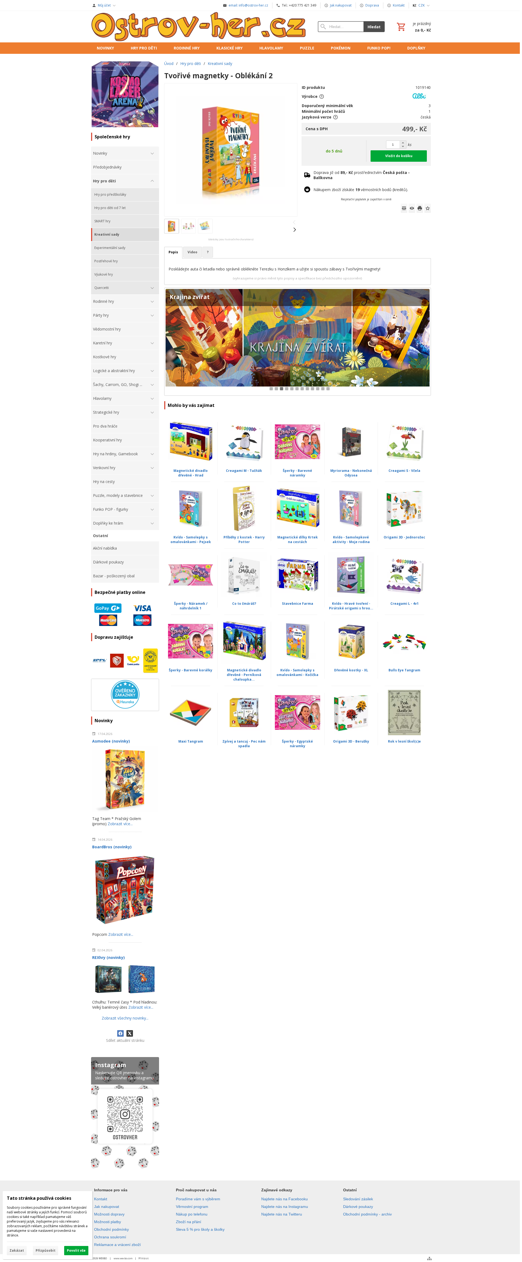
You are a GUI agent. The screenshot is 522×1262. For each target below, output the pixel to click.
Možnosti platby (107, 1222)
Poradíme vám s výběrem (198, 1199)
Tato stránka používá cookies (39, 1198)
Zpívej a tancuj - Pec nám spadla (244, 743)
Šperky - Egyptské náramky (297, 743)
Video (192, 252)
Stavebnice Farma (297, 603)
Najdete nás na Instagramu (284, 1206)
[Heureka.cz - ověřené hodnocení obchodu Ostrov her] (125, 707)
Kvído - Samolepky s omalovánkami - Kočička (297, 672)
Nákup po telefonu (191, 1214)
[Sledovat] (412, 208)
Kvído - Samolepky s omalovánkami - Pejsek (190, 539)
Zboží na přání (188, 1222)
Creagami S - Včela (404, 470)
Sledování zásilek (358, 1199)
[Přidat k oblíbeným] (427, 208)
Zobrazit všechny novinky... (125, 1018)
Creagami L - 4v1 (404, 603)
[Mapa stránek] (429, 1258)
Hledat (374, 26)
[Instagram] (125, 1114)
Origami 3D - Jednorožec (404, 537)
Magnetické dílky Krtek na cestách (297, 539)
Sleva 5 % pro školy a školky (200, 1229)
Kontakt (100, 1199)
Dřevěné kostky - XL (351, 670)
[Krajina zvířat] (298, 342)
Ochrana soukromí (110, 1237)
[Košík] (413, 27)
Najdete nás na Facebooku (284, 1199)
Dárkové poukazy (358, 1206)
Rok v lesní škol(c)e (404, 741)
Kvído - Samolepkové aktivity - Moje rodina (351, 539)
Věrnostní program (192, 1206)
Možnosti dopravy (109, 1214)
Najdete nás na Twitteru (281, 1214)
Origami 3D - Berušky (351, 741)
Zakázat (17, 1250)
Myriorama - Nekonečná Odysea (351, 473)
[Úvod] (199, 26)
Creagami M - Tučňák (244, 470)
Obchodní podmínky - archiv (367, 1214)
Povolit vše (76, 1250)
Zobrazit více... (120, 823)
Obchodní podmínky (111, 1229)
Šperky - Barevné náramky (297, 473)
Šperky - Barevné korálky (190, 670)
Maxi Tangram (190, 741)
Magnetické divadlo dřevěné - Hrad (190, 473)
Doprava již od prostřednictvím (361, 175)
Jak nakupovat (106, 1206)
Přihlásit (143, 1258)
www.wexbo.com (123, 1258)
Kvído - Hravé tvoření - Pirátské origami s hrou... (351, 605)
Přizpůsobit (45, 1250)
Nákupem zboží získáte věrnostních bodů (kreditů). (360, 189)
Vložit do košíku (398, 156)
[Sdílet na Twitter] (129, 1033)
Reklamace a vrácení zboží (117, 1244)
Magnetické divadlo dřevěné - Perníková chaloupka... (244, 675)
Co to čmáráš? (244, 603)
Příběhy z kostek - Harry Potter (244, 539)
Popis (173, 252)
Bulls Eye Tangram (404, 670)
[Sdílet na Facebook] (120, 1033)
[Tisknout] (420, 208)
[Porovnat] (404, 208)
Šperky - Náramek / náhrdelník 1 (190, 605)
